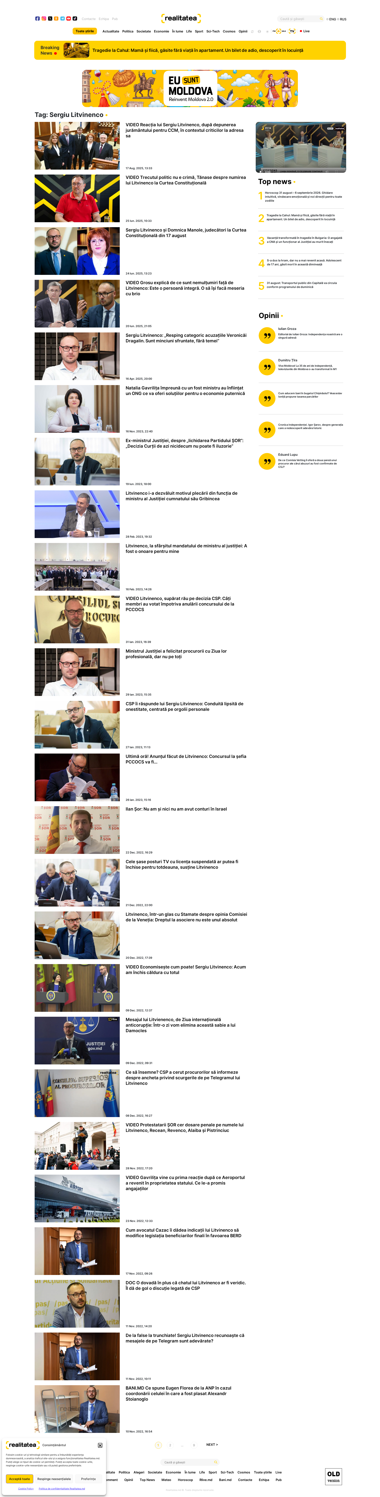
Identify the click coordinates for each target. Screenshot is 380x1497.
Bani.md (225, 1480)
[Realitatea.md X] (50, 18)
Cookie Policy (26, 1488)
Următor (213, 1445)
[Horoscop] (252, 31)
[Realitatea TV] (292, 31)
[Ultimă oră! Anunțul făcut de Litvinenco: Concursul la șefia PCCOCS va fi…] (77, 777)
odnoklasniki (56, 18)
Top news (275, 181)
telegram (62, 18)
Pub (115, 19)
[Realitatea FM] (279, 31)
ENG (332, 19)
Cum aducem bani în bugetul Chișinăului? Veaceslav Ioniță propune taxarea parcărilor (310, 395)
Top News (147, 1480)
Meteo (166, 1480)
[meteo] (267, 31)
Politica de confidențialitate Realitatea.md (62, 1488)
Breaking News (50, 50)
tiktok (74, 18)
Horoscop (185, 1480)
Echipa (104, 19)
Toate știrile (85, 31)
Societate (144, 31)
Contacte (89, 19)
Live (306, 31)
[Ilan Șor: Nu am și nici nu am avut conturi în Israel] (77, 830)
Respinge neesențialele (54, 1479)
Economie (161, 31)
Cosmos (229, 31)
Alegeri (139, 1472)
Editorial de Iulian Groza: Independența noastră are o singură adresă (310, 336)
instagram (44, 18)
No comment (108, 1480)
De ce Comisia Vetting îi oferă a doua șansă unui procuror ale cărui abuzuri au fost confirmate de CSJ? (307, 463)
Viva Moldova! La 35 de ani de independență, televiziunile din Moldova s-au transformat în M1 (307, 367)
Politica (127, 31)
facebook (37, 18)
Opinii (243, 31)
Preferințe (88, 1479)
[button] (100, 1445)
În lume (177, 31)
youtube (68, 18)
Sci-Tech (213, 31)
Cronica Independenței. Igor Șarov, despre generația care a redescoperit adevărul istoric (310, 426)
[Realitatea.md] (333, 1476)
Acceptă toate (19, 1479)
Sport (199, 31)
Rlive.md (206, 1480)
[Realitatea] (205, 19)
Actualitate (111, 31)
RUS (343, 19)
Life (189, 31)
